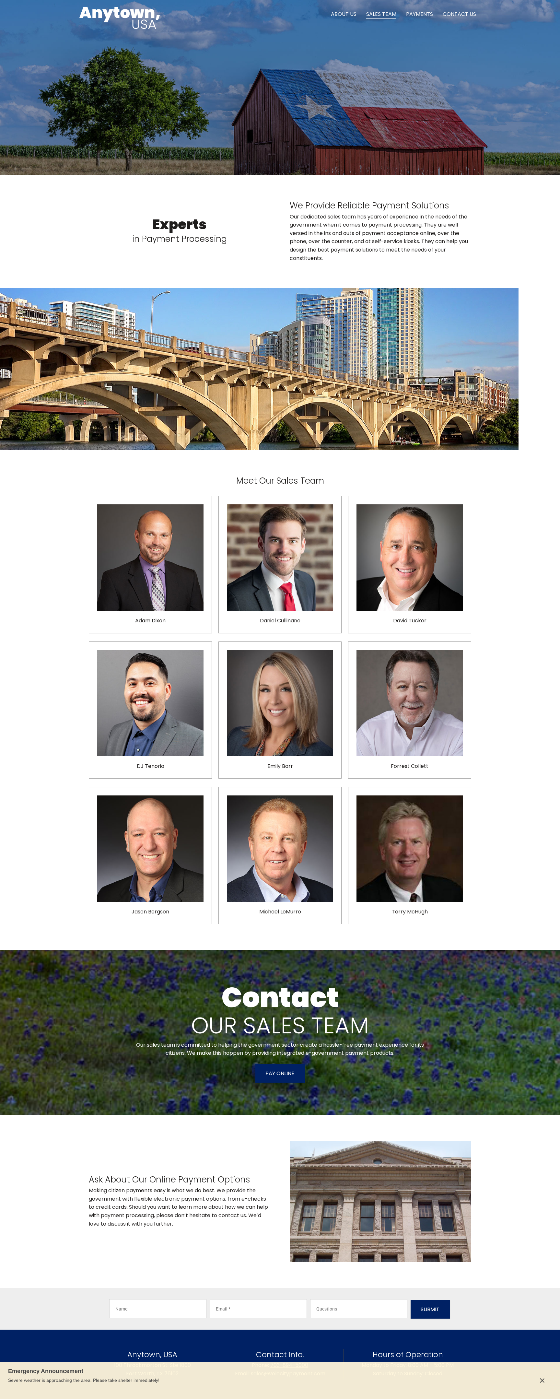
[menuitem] (343, 14)
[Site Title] (119, 14)
